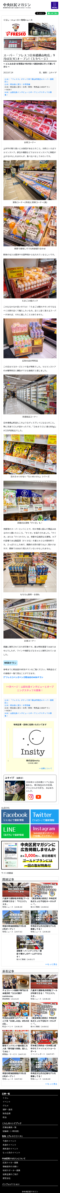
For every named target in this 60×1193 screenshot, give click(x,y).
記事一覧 (6, 1093)
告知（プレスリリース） (13, 1136)
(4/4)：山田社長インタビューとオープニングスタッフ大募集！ (28, 93)
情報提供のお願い (10, 1166)
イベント (6, 1101)
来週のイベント (9, 1144)
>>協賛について (45, 768)
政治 (5, 1117)
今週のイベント (9, 1140)
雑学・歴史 (7, 1109)
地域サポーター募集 (11, 1170)
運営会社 (6, 1178)
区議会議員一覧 (9, 1127)
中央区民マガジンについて (14, 1158)
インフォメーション (11, 1184)
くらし (6, 1097)
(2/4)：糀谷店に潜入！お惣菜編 (17, 84)
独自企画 (6, 1113)
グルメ (6, 1105)
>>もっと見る (51, 964)
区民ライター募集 (10, 1162)
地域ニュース (27, 19)
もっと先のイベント (11, 1152)
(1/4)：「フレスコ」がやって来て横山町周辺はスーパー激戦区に (29, 80)
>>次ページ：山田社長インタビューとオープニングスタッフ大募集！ (30, 688)
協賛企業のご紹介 (10, 1174)
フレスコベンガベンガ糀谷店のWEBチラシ (24, 677)
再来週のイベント (10, 1148)
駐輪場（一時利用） (11, 1131)
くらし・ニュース (11, 19)
